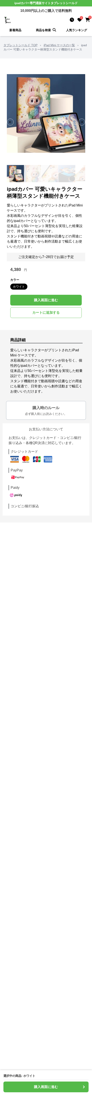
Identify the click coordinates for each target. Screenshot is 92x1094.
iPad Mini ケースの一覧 (59, 45)
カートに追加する (46, 312)
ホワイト (19, 286)
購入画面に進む (46, 300)
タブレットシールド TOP (20, 45)
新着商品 (15, 30)
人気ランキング (76, 30)
